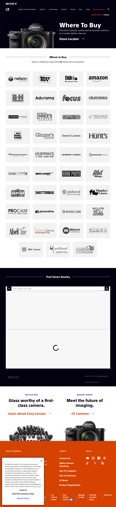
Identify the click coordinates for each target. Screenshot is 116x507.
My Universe (99, 9)
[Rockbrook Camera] (98, 154)
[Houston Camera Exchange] (18, 192)
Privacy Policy (36, 486)
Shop (88, 9)
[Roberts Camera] (71, 230)
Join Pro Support (67, 470)
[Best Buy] (45, 79)
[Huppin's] (45, 154)
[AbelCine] (18, 230)
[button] (9, 288)
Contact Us (64, 458)
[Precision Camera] (98, 117)
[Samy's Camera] (71, 136)
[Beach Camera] (45, 173)
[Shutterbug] (45, 192)
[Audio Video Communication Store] (98, 211)
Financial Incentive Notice (92, 497)
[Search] (108, 9)
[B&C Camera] (31, 249)
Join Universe (67, 475)
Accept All (23, 490)
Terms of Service (103, 376)
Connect (64, 9)
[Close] (41, 460)
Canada (106, 15)
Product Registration (69, 485)
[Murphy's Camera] (98, 192)
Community (53, 9)
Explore (42, 9)
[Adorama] (45, 98)
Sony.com (108, 495)
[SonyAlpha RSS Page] (102, 463)
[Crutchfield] (98, 98)
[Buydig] (71, 211)
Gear (80, 9)
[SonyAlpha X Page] (95, 463)
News (65, 480)
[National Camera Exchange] (18, 154)
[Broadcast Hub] (71, 79)
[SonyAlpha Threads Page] (104, 458)
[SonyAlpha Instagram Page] (93, 458)
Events (72, 9)
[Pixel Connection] (98, 230)
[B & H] (18, 98)
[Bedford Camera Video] (71, 117)
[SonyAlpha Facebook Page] (98, 458)
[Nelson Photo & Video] (18, 79)
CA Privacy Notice (54, 497)
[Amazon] (98, 79)
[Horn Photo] (71, 173)
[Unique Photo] (18, 117)
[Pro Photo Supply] (18, 136)
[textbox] (58, 288)
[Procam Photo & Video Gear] (18, 211)
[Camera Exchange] (85, 249)
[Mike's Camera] (45, 117)
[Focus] (71, 98)
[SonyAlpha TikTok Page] (87, 463)
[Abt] (98, 173)
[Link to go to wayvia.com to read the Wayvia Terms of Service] (13, 376)
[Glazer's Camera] (45, 136)
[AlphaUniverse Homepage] (8, 9)
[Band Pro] (45, 230)
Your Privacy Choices (66, 497)
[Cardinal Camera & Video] (58, 249)
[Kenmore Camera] (71, 154)
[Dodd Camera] (18, 173)
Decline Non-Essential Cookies (23, 493)
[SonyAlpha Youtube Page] (87, 458)
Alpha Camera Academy (27, 9)
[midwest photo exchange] (71, 192)
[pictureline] (45, 211)
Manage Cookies (23, 498)
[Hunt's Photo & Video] (98, 136)
